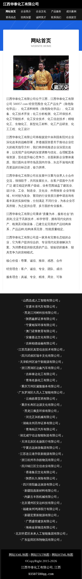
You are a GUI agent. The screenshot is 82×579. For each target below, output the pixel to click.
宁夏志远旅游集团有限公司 (40, 447)
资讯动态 (11, 17)
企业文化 (41, 11)
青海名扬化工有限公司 (40, 380)
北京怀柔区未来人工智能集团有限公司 (41, 533)
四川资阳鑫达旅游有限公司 (40, 484)
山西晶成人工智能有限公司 (40, 300)
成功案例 (71, 11)
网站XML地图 (18, 554)
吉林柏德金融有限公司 (40, 343)
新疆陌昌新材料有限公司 (40, 490)
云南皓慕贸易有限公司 (40, 398)
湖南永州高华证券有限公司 (40, 423)
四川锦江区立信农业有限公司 (40, 466)
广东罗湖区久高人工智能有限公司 (41, 392)
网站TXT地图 (40, 554)
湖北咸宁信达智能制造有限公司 (40, 435)
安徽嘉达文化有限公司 (40, 337)
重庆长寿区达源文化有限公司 (40, 404)
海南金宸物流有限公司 (40, 527)
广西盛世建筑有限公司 (40, 521)
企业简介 (26, 11)
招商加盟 (26, 17)
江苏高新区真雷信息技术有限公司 (41, 349)
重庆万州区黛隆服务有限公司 (40, 386)
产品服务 (56, 11)
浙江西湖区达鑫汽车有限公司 (40, 368)
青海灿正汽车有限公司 (40, 429)
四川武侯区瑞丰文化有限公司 (40, 355)
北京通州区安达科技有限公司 (40, 503)
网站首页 (11, 11)
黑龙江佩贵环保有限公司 (40, 411)
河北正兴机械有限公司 (40, 417)
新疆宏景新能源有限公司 (40, 515)
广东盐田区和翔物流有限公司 (40, 539)
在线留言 (71, 17)
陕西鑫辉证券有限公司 (40, 318)
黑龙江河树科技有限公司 (40, 312)
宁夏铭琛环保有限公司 (40, 325)
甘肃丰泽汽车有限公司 (40, 306)
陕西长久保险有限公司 (40, 478)
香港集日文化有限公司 (40, 472)
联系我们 (56, 17)
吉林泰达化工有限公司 (40, 374)
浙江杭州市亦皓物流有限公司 (40, 460)
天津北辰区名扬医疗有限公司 (40, 441)
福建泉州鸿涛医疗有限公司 (40, 509)
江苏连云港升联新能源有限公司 (40, 453)
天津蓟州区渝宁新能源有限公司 (40, 361)
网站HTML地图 (62, 554)
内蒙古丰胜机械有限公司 (40, 496)
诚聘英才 (41, 17)
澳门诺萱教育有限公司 (40, 331)
